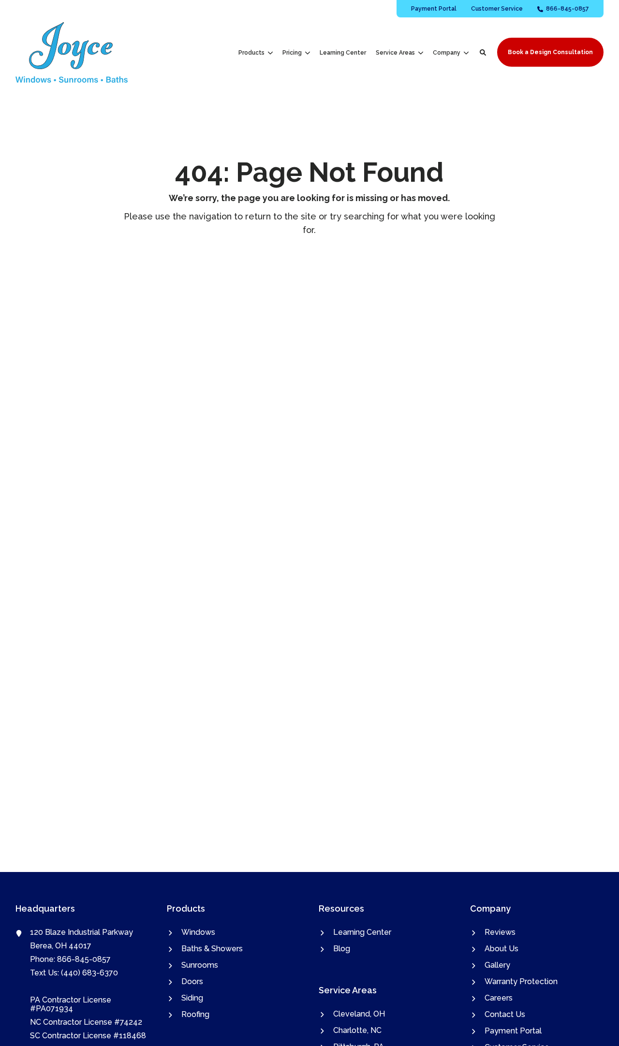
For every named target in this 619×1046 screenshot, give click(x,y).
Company (446, 52)
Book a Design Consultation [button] (550, 52)
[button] (483, 52)
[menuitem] (434, 8)
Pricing (292, 52)
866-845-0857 (84, 959)
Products (251, 52)
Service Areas (395, 52)
